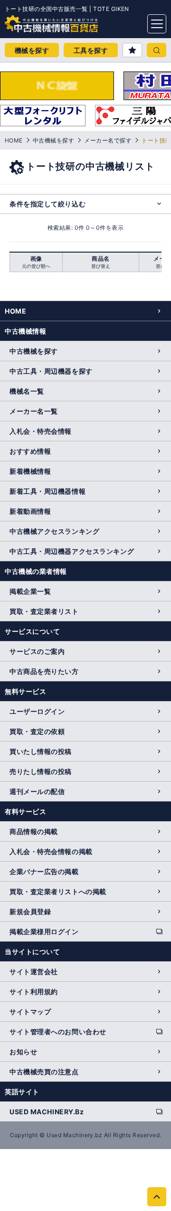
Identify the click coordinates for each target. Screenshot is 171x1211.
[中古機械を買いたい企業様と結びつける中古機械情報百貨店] (33, 21)
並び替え (100, 266)
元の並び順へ (36, 266)
